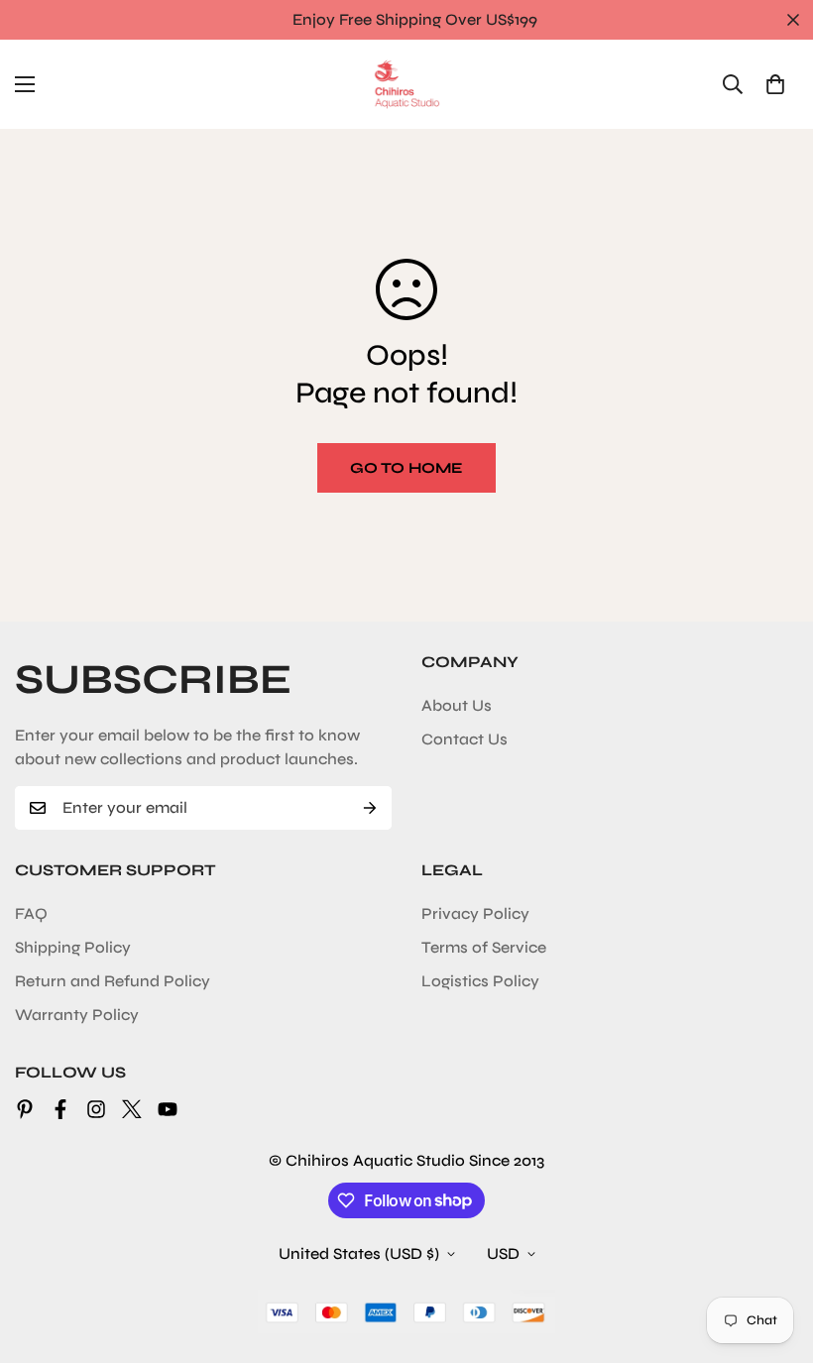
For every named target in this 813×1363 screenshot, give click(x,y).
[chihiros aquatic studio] (406, 84)
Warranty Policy (77, 1014)
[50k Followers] (96, 1109)
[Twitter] (132, 1109)
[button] (775, 84)
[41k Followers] (60, 1109)
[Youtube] (167, 1109)
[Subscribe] (370, 808)
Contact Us (464, 739)
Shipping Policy (73, 947)
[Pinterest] (25, 1109)
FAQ (31, 913)
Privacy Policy (475, 913)
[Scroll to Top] (774, 1255)
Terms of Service (483, 947)
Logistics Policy (480, 980)
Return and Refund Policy (112, 980)
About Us (456, 705)
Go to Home (406, 468)
